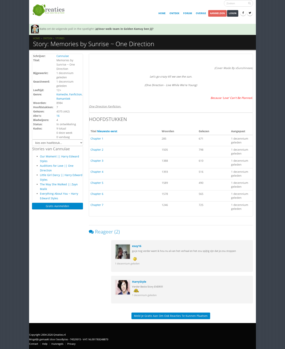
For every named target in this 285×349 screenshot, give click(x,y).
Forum (187, 13)
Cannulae (62, 56)
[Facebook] (243, 13)
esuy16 (136, 246)
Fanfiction (75, 94)
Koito (43, 29)
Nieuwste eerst (107, 131)
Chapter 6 (97, 194)
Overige (201, 13)
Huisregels (57, 344)
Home (162, 13)
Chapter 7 (97, 205)
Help (45, 344)
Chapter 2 (97, 149)
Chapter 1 (97, 138)
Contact (33, 344)
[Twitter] (250, 13)
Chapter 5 (97, 183)
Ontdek (174, 13)
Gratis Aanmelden (57, 206)
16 (58, 115)
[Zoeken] (249, 3)
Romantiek (63, 98)
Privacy (71, 344)
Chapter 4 (97, 172)
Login (233, 13)
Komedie (62, 94)
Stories (60, 38)
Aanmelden (217, 13)
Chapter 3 (97, 160)
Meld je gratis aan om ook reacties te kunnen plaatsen (171, 316)
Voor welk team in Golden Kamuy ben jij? (126, 29)
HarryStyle (139, 281)
